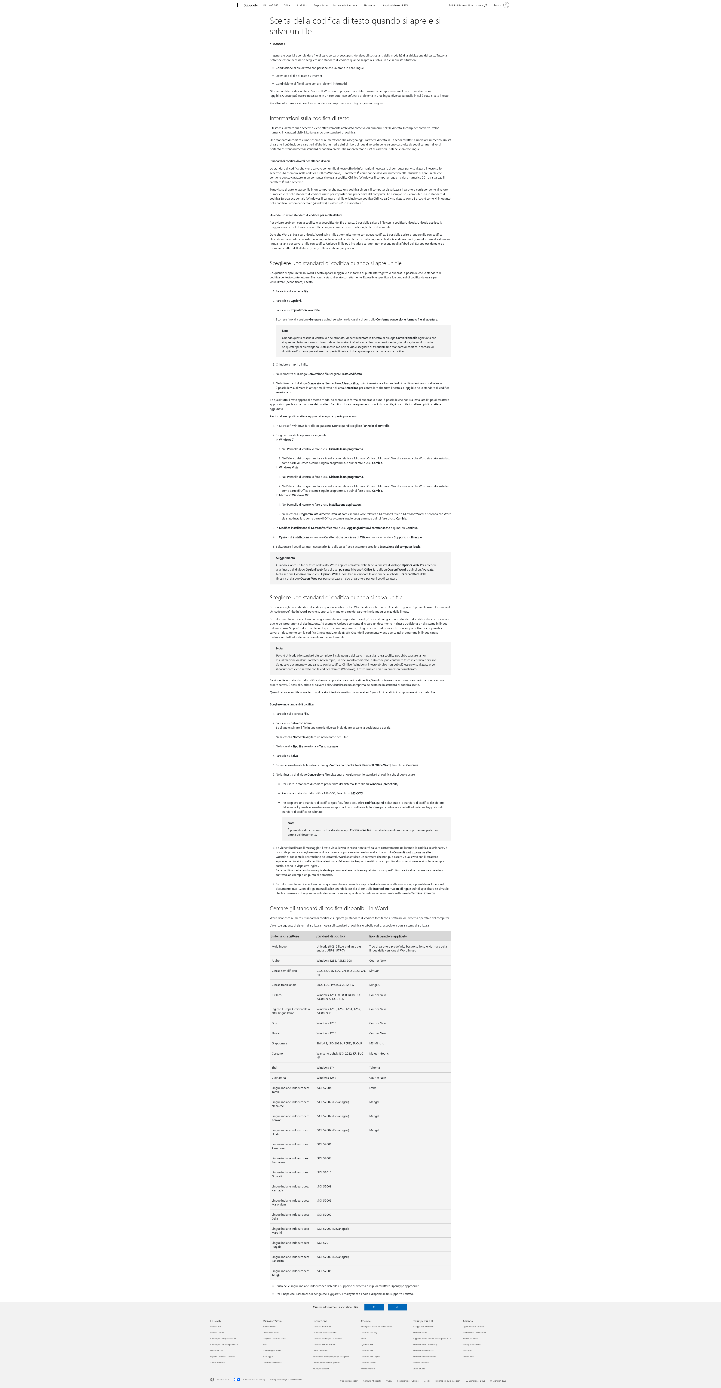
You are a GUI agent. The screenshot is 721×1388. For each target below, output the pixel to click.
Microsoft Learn (420, 1332)
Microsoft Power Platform (424, 1356)
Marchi (427, 1380)
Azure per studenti (321, 1368)
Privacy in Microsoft (472, 1344)
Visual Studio (419, 1368)
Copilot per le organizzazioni (223, 1338)
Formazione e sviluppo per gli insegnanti (331, 1356)
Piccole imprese (367, 1368)
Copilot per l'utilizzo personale (224, 1344)
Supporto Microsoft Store (274, 1338)
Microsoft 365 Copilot (370, 1356)
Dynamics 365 (366, 1344)
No (397, 1307)
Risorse (368, 5)
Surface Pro (215, 1326)
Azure (363, 1338)
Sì (374, 1307)
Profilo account (269, 1326)
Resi (265, 1344)
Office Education (320, 1350)
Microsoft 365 (270, 5)
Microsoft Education (322, 1326)
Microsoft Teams (368, 1362)
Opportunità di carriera (473, 1326)
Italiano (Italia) (222, 1379)
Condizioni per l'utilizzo (408, 1380)
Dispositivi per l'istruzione (324, 1332)
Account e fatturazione (345, 5)
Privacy (389, 1380)
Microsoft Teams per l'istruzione (327, 1338)
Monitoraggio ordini (272, 1350)
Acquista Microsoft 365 (395, 5)
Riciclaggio (268, 1356)
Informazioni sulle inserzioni (448, 1380)
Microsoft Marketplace (423, 1350)
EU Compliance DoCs (475, 1380)
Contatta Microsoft (372, 1380)
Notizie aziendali (470, 1338)
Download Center (271, 1332)
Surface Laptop (217, 1332)
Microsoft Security (368, 1332)
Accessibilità (468, 1356)
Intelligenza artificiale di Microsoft (376, 1326)
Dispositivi (319, 5)
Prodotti (300, 5)
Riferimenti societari (349, 1380)
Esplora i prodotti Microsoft (222, 1356)
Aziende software (421, 1362)
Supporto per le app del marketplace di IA (432, 1338)
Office (287, 5)
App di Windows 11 (219, 1362)
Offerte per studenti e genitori (326, 1362)
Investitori (467, 1350)
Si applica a (279, 43)
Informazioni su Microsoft (474, 1332)
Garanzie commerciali (273, 1362)
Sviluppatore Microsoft (423, 1326)
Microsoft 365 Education (324, 1344)
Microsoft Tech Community (425, 1344)
